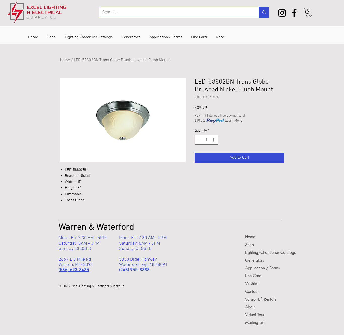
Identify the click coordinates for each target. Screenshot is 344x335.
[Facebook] (294, 13)
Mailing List (254, 322)
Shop (249, 244)
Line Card (253, 275)
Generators (254, 260)
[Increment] (214, 139)
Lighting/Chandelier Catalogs (260, 252)
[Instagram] (282, 13)
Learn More (233, 121)
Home (65, 60)
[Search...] (264, 12)
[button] (309, 12)
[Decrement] (198, 139)
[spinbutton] (206, 139)
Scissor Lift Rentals (260, 299)
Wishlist (251, 283)
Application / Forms (260, 268)
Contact (251, 291)
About (250, 307)
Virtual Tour (254, 314)
